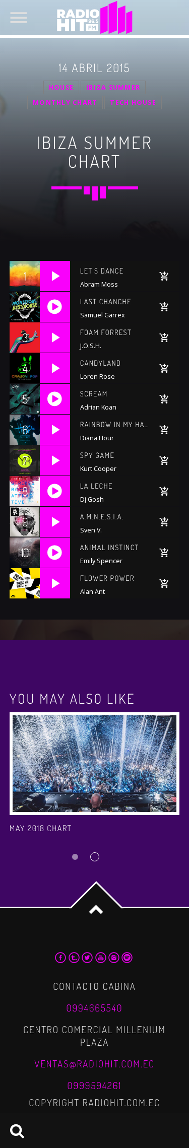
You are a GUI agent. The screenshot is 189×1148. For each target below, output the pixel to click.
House (61, 87)
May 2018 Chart (41, 828)
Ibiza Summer (113, 87)
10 (24, 552)
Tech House (133, 102)
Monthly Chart (65, 102)
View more (95, 763)
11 (24, 583)
